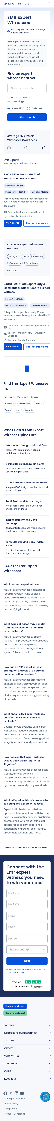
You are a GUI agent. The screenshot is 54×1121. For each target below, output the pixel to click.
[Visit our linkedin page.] (16, 1093)
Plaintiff (16, 108)
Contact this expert (37, 223)
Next (27, 961)
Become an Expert (15, 1013)
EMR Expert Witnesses (37, 847)
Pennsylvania (32, 263)
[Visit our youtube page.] (22, 1093)
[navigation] (49, 3)
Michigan (13, 256)
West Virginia (15, 263)
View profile (12, 222)
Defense (37, 108)
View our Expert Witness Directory (21, 163)
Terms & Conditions (14, 1113)
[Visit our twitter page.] (11, 1093)
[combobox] (11, 88)
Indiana (26, 256)
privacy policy (19, 972)
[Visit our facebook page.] (5, 1093)
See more (12, 270)
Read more (14, 64)
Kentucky (39, 256)
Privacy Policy (11, 1103)
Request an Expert (15, 1006)
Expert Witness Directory (14, 847)
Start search (27, 117)
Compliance (10, 1108)
